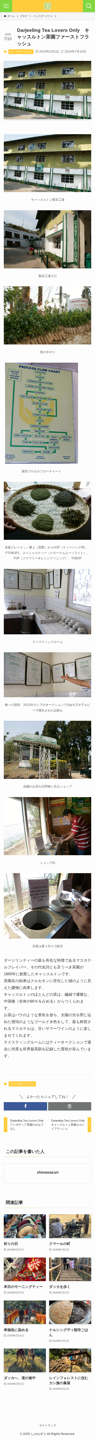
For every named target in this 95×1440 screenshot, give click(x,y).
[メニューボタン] (6, 6)
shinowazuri (48, 1172)
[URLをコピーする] (69, 1106)
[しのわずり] (47, 6)
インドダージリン (21, 51)
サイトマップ (47, 1425)
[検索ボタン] (89, 6)
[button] (25, 1106)
